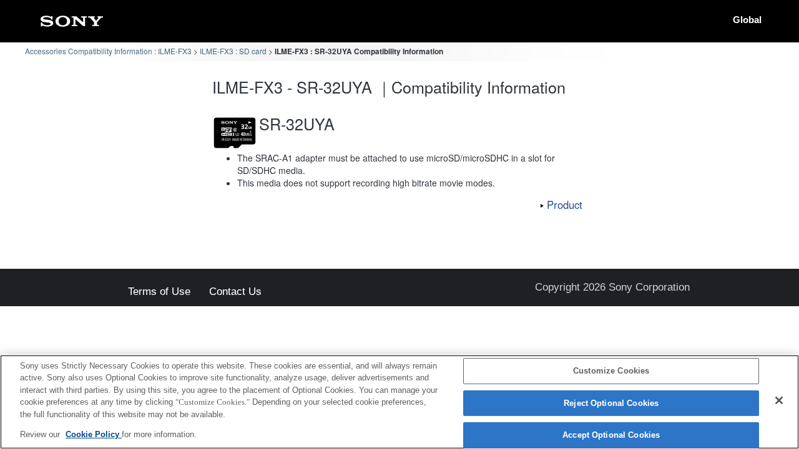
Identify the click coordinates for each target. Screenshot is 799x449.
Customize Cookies (611, 371)
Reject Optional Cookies (611, 403)
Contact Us (235, 292)
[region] (399, 402)
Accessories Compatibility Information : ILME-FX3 (108, 51)
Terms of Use (159, 292)
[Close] (779, 400)
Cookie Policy (94, 434)
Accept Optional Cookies (611, 435)
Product (564, 204)
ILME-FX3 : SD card (233, 51)
